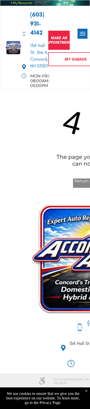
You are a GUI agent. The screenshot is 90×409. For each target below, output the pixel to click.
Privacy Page (50, 402)
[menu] (83, 34)
